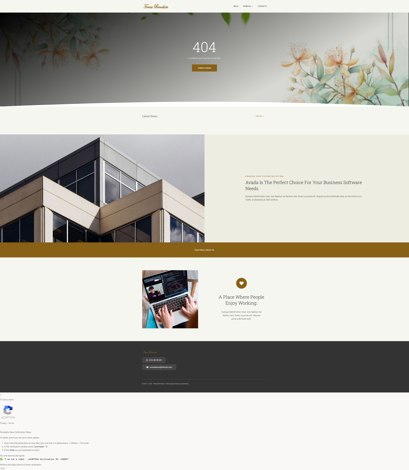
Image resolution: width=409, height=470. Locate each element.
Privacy (3, 423)
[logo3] (156, 5)
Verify (2, 468)
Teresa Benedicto (159, 384)
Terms (11, 423)
